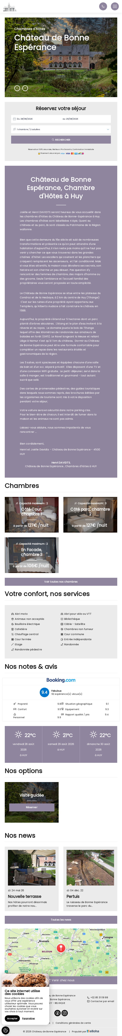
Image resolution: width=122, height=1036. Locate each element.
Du (18, 118)
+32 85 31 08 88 (99, 997)
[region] (25, 999)
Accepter (12, 1018)
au (64, 118)
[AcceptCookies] (6, 1030)
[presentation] (17, 88)
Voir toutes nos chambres (61, 582)
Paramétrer (28, 1018)
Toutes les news (61, 920)
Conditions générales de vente (73, 1023)
